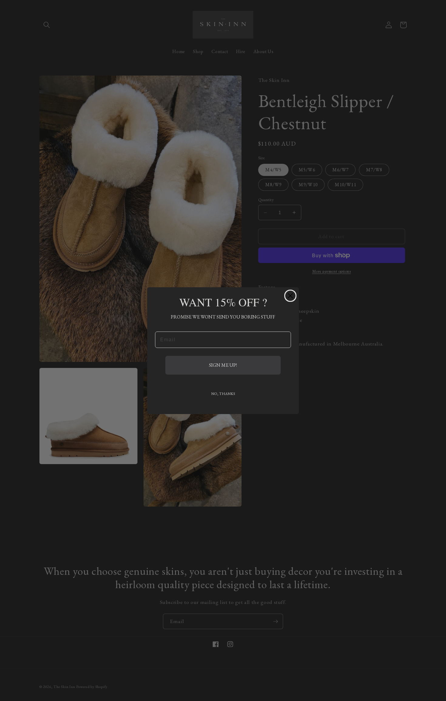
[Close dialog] (290, 295)
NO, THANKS (223, 393)
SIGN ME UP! (223, 365)
